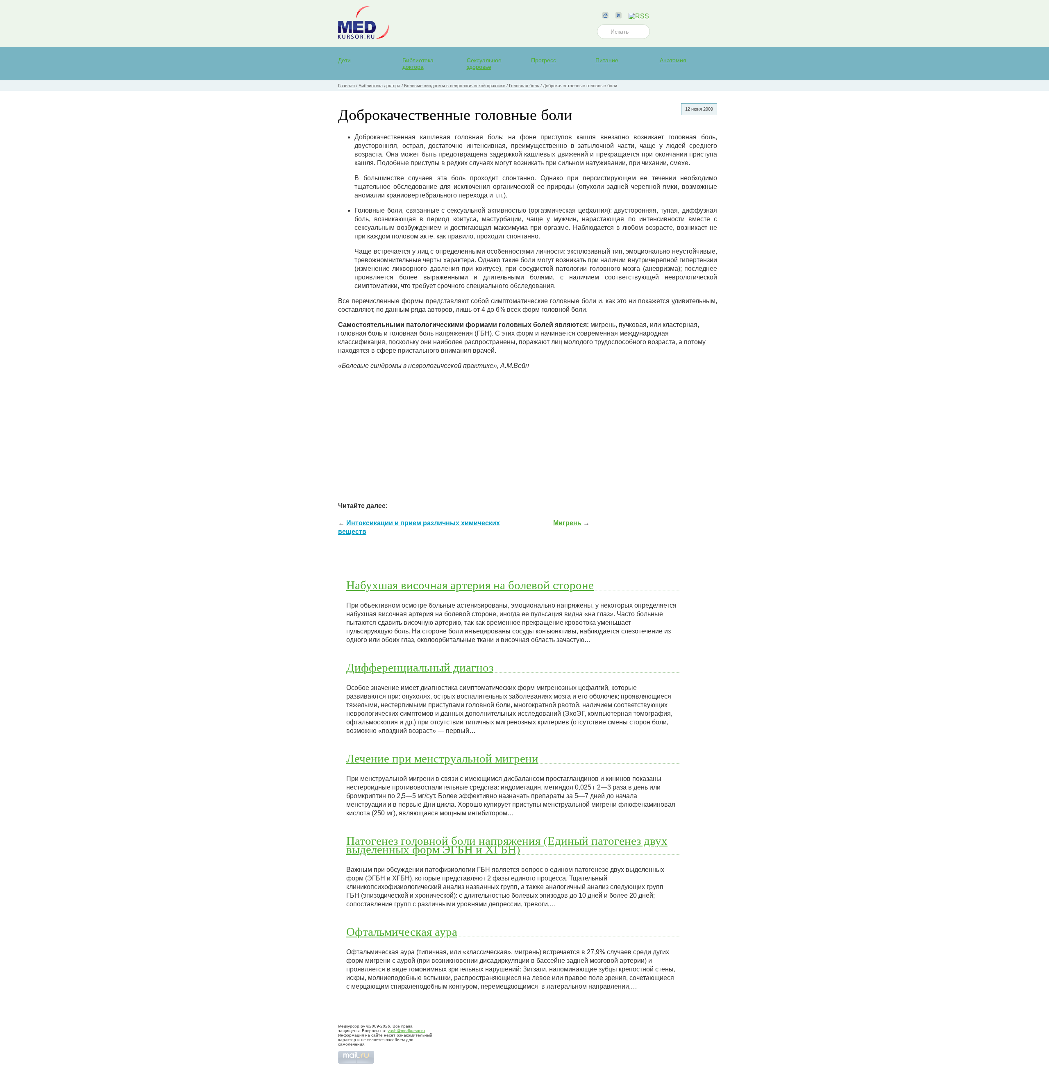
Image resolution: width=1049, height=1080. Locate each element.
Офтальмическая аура (401, 931)
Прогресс (543, 60)
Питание (606, 60)
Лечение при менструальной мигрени (442, 758)
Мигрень (567, 523)
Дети (344, 60)
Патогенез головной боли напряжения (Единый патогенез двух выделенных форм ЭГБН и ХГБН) (507, 845)
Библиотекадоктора (418, 63)
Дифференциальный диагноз (419, 667)
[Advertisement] (527, 434)
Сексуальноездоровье (484, 63)
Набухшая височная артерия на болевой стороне (470, 584)
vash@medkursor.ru (406, 1030)
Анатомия (673, 60)
